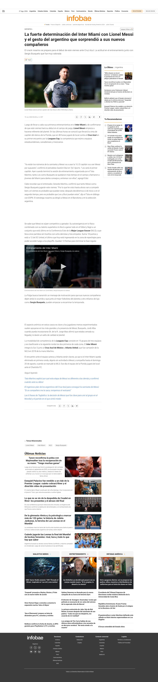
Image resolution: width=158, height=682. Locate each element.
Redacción (80, 639)
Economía (125, 11)
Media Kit (102, 654)
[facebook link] (31, 647)
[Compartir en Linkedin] (89, 117)
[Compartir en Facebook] (81, 117)
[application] (63, 266)
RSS (57, 663)
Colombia (53, 11)
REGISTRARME (137, 11)
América (57, 639)
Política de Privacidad (124, 642)
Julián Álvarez (110, 24)
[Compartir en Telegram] (94, 117)
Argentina (32, 11)
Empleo (80, 642)
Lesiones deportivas (78, 24)
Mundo (90, 11)
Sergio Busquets (61, 445)
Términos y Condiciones (124, 639)
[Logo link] (79, 18)
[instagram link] (39, 647)
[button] (3, 11)
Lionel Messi (30, 445)
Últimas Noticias (99, 11)
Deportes (110, 11)
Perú (72, 11)
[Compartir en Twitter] (85, 117)
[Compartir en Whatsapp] (77, 117)
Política (117, 11)
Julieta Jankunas (66, 24)
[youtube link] (31, 651)
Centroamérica (81, 11)
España (60, 11)
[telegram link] (35, 651)
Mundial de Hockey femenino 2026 (95, 24)
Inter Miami (41, 445)
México (67, 11)
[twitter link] (35, 647)
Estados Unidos (43, 11)
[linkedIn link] (39, 651)
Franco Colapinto (56, 24)
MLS (50, 445)
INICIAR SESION (150, 11)
